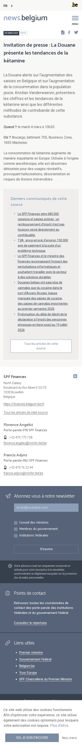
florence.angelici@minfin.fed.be (25, 443)
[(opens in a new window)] (68, 32)
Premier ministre (31, 653)
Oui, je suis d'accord (32, 737)
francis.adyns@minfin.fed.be (23, 473)
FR (5, 6)
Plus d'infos (59, 725)
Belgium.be (27, 666)
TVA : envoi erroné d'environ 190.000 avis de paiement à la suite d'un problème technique (43, 246)
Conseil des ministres (34, 522)
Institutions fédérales (33, 535)
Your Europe (28, 673)
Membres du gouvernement (38, 529)
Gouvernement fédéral (35, 659)
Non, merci (69, 738)
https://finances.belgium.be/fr (23, 404)
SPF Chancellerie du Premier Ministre (45, 679)
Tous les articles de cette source (41, 346)
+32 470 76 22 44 (21, 467)
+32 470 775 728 (20, 437)
